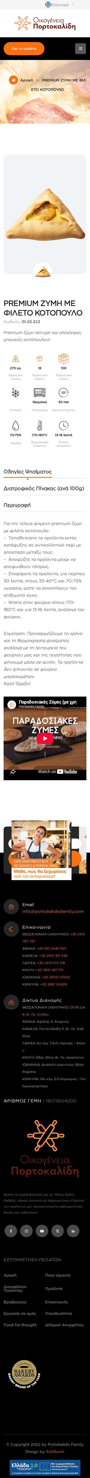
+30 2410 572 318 (51, 962)
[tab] (44, 489)
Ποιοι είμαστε (58, 1275)
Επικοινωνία (56, 1302)
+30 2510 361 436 (53, 955)
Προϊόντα (54, 1288)
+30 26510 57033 (56, 977)
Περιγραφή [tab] (17, 505)
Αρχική (26, 80)
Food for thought (20, 1325)
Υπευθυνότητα (58, 1313)
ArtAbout (55, 1451)
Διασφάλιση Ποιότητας (15, 1288)
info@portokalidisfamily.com (53, 911)
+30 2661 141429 (53, 984)
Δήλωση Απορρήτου (64, 1325)
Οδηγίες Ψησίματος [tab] (28, 471)
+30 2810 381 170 (49, 970)
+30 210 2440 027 (51, 948)
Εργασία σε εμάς (20, 1313)
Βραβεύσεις (15, 1302)
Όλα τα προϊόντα (24, 48)
